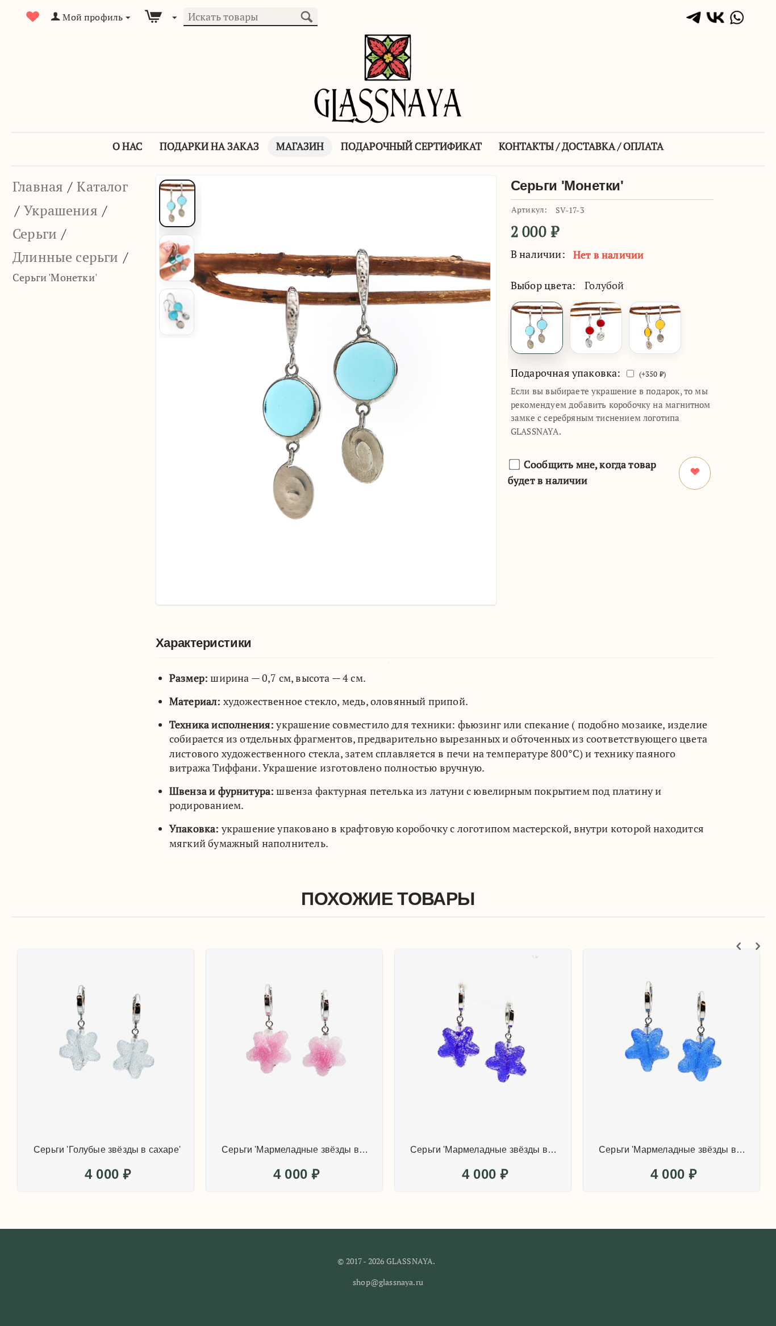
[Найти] (306, 15)
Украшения (61, 210)
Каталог (102, 186)
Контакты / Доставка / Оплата (581, 146)
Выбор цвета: (543, 285)
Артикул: (529, 209)
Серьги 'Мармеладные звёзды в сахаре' (296, 1149)
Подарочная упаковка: (566, 373)
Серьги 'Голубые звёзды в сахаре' (107, 1149)
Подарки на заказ (209, 146)
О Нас (127, 146)
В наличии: (538, 254)
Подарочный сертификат (411, 146)
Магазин (300, 146)
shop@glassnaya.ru (388, 1282)
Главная (37, 186)
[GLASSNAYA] (388, 77)
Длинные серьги (65, 257)
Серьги (34, 233)
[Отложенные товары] (33, 16)
